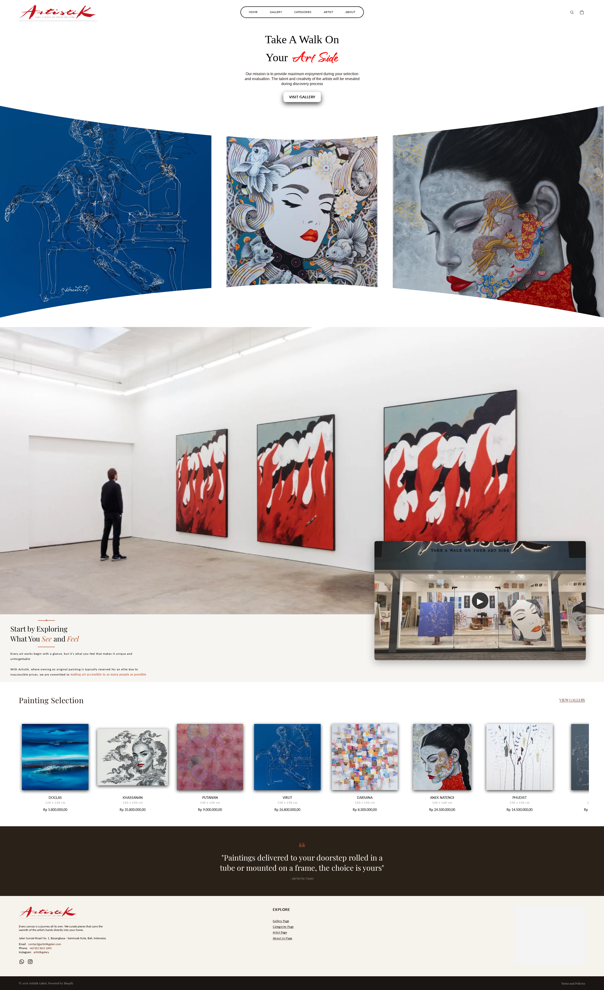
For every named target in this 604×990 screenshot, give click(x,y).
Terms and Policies (573, 983)
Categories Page (283, 926)
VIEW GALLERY (572, 699)
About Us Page (282, 938)
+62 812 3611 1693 (40, 948)
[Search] (572, 12)
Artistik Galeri (38, 983)
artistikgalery (41, 952)
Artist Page (280, 932)
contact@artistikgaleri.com (44, 944)
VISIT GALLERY (302, 97)
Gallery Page (281, 921)
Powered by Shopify (60, 983)
